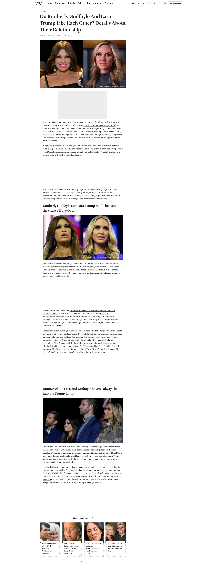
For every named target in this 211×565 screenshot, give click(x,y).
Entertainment (94, 3)
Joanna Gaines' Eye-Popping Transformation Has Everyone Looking (93, 548)
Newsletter (177, 3)
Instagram (104, 313)
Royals (71, 3)
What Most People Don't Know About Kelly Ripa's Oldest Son (115, 547)
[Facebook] (128, 3)
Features (109, 3)
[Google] (159, 3)
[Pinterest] (149, 3)
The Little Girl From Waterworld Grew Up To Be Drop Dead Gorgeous (71, 548)
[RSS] (165, 3)
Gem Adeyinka (48, 36)
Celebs (81, 3)
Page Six (109, 467)
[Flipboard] (144, 3)
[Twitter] (138, 3)
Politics (43, 11)
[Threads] (154, 3)
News (49, 3)
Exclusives (60, 3)
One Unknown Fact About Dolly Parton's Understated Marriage (49, 548)
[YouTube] (133, 3)
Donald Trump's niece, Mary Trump (99, 125)
